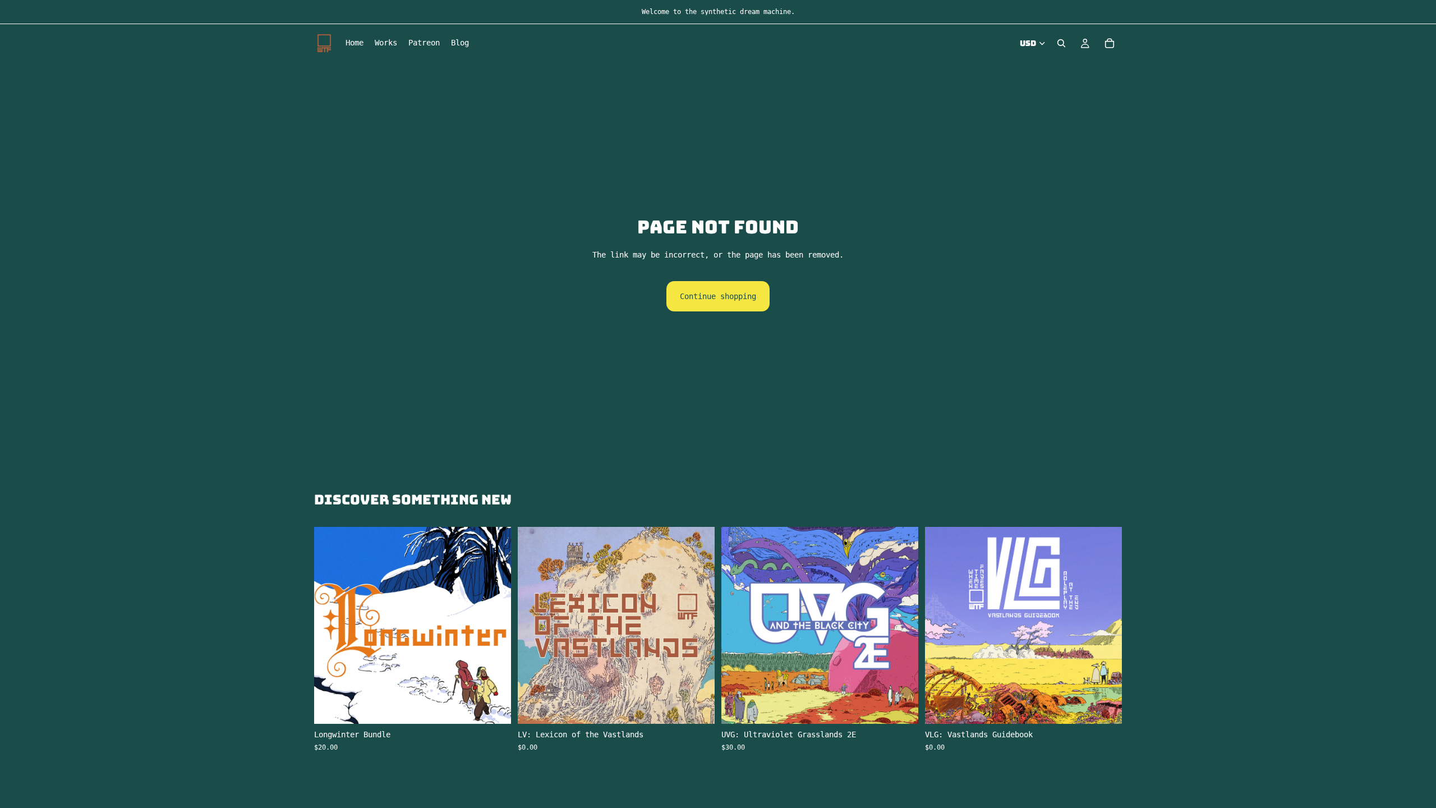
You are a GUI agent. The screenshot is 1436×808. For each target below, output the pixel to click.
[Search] (1061, 43)
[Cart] (1109, 43)
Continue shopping (718, 296)
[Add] (494, 707)
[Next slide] (901, 625)
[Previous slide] (738, 625)
